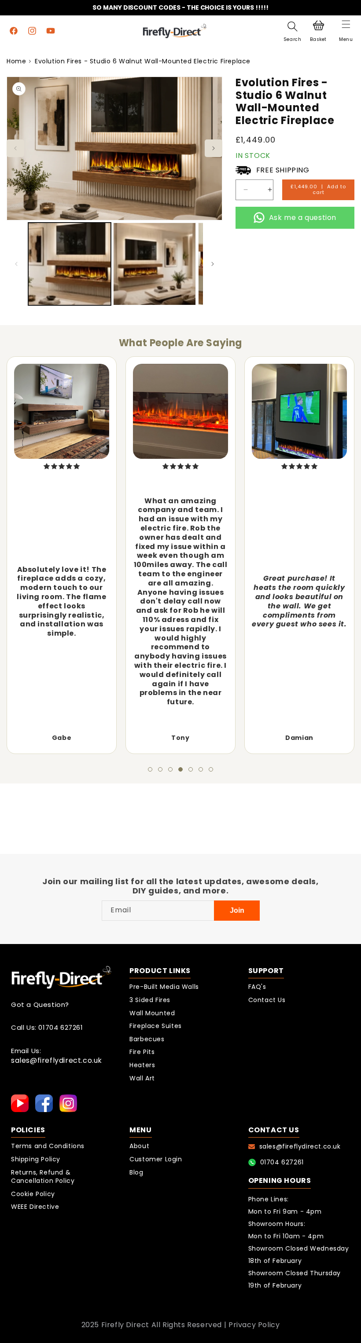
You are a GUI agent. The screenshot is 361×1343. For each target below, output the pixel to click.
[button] (346, 31)
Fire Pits (142, 1052)
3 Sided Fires (149, 1000)
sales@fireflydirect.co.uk (56, 1060)
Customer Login (155, 1159)
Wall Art (142, 1078)
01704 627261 (282, 1162)
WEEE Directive (35, 1207)
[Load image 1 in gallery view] (69, 264)
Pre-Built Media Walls (164, 987)
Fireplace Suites (155, 1026)
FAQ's (257, 987)
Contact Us (267, 1000)
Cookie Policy (33, 1194)
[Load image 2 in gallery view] (154, 264)
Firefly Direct (125, 1325)
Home (16, 61)
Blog (136, 1172)
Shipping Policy (35, 1159)
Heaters (142, 1065)
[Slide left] (15, 148)
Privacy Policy (254, 1325)
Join (237, 910)
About (139, 1146)
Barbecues (146, 1039)
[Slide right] (213, 148)
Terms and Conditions (48, 1146)
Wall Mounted (152, 1013)
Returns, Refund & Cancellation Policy (42, 1177)
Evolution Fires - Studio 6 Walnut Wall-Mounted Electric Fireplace (142, 61)
